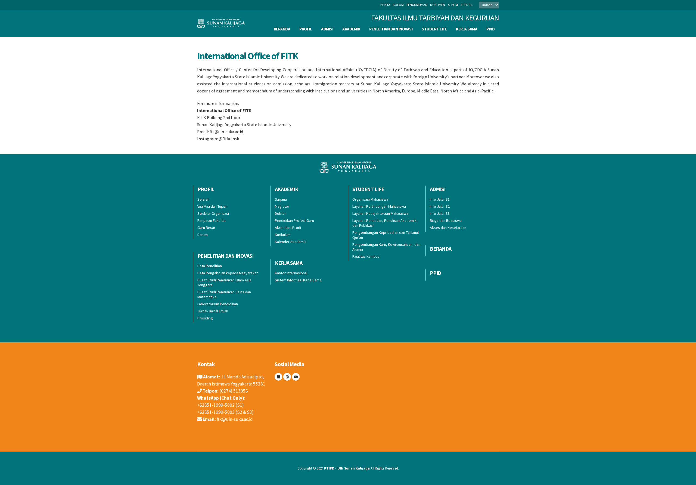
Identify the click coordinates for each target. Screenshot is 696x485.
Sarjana (281, 199)
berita (385, 5)
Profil (305, 29)
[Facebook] (278, 377)
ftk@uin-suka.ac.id (235, 419)
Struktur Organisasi (213, 213)
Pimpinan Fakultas (211, 220)
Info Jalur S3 (440, 213)
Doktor (280, 213)
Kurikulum (283, 234)
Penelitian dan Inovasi (390, 29)
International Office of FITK (247, 56)
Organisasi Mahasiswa (370, 199)
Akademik (351, 29)
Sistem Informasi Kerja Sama (298, 280)
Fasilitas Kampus (366, 256)
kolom (398, 5)
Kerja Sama (466, 29)
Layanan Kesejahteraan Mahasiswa (380, 213)
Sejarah (203, 199)
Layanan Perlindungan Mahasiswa (379, 206)
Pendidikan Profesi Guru (294, 220)
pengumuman (416, 5)
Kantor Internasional (291, 273)
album (453, 5)
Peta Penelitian (209, 265)
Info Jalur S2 (440, 206)
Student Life (434, 29)
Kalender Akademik (290, 241)
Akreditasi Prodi (288, 227)
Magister (282, 206)
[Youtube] (296, 377)
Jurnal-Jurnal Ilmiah (212, 311)
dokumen (437, 5)
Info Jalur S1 (440, 199)
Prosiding (205, 318)
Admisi (327, 29)
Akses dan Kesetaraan (448, 227)
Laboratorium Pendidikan (217, 303)
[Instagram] (287, 377)
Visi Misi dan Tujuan (212, 206)
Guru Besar (206, 227)
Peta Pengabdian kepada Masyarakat (227, 273)
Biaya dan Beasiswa (446, 220)
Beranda (282, 29)
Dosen (202, 234)
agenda (467, 5)
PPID (490, 29)
